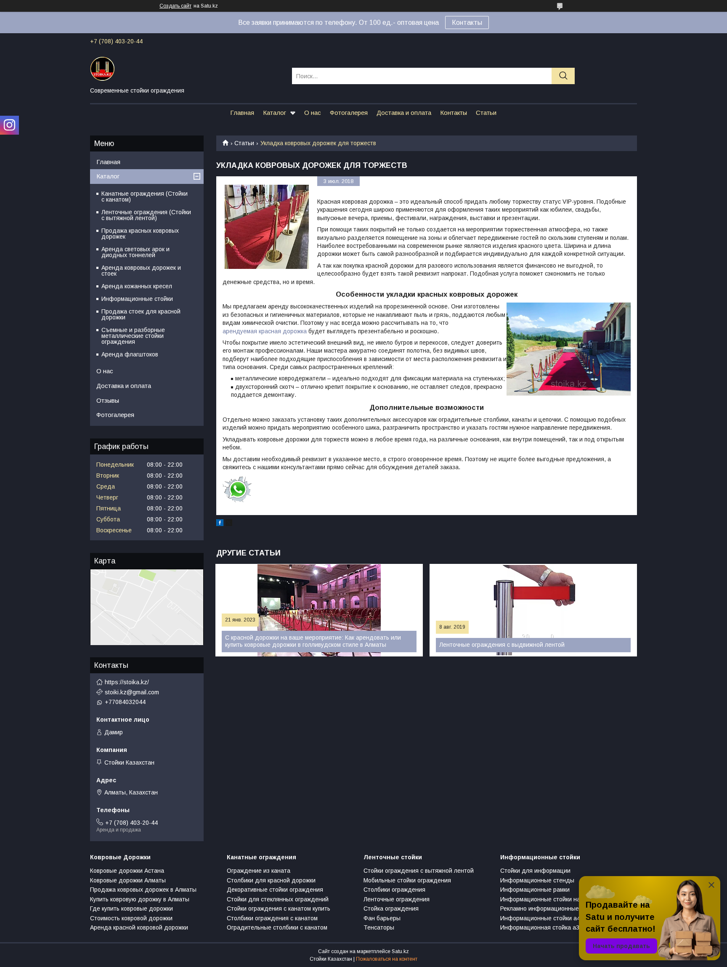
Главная (242, 112)
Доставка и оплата (404, 112)
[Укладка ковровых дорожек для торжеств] (267, 227)
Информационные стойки (137, 298)
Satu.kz (400, 951)
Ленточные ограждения (397, 899)
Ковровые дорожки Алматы (128, 880)
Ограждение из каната (258, 870)
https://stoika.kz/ (127, 682)
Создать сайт (175, 6)
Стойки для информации (535, 870)
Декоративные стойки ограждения (275, 889)
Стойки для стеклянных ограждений (278, 899)
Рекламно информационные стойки (549, 908)
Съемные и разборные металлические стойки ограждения (133, 336)
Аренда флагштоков (129, 354)
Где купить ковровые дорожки (131, 908)
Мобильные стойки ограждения (407, 880)
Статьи (486, 112)
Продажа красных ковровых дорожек (140, 233)
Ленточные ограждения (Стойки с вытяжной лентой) (146, 215)
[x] (229, 524)
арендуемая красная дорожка (265, 331)
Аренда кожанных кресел (136, 286)
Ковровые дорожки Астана (127, 870)
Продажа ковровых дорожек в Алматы (143, 889)
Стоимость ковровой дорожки (131, 918)
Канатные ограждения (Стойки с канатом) (144, 196)
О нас (312, 112)
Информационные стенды (537, 880)
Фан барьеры (382, 918)
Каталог (274, 112)
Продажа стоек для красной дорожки (140, 314)
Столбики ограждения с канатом (272, 918)
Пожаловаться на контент (386, 959)
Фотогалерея (349, 112)
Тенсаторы (379, 927)
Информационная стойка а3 (539, 927)
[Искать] (563, 76)
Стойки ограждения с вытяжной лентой (419, 870)
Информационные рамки (535, 889)
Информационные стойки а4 (540, 918)
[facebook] (219, 524)
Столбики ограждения (394, 889)
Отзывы (107, 400)
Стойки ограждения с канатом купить (278, 908)
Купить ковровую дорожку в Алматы (139, 899)
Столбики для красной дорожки (271, 880)
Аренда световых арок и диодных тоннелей (135, 252)
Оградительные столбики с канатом (277, 927)
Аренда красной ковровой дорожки (139, 927)
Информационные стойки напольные (552, 899)
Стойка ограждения (391, 908)
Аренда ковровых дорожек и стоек (141, 270)
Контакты (467, 22)
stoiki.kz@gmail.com (132, 692)
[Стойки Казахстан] (185, 68)
